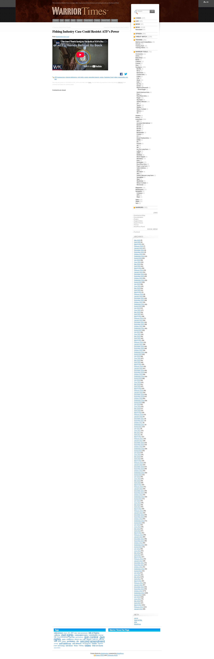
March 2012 (137, 557)
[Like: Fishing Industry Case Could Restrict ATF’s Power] (121, 74)
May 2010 (137, 601)
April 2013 (137, 531)
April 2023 (137, 290)
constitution (93, 635)
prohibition (71, 641)
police (64, 641)
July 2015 (137, 477)
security (56, 643)
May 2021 (137, 336)
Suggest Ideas (138, 221)
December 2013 (139, 515)
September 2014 (139, 497)
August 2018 (138, 402)
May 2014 (137, 505)
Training (81, 645)
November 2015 (139, 469)
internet (77, 639)
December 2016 (139, 442)
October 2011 (138, 567)
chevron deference (71, 77)
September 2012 (139, 545)
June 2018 (137, 406)
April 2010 (137, 603)
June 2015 (137, 479)
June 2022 (137, 310)
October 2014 (138, 495)
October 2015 (138, 471)
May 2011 (137, 577)
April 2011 (137, 579)
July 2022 (137, 308)
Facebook (137, 232)
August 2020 (138, 354)
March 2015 (137, 485)
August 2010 (138, 595)
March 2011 (137, 581)
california (57, 635)
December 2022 (139, 298)
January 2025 (138, 248)
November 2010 (139, 589)
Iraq (81, 639)
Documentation (138, 217)
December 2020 (139, 346)
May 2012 (137, 553)
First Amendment (62, 637)
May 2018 (137, 408)
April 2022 (137, 314)
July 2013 (137, 525)
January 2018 (138, 416)
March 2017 (137, 436)
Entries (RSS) (100, 655)
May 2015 (137, 481)
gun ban (72, 637)
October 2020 (138, 350)
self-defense (65, 643)
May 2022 (137, 312)
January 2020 (138, 368)
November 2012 (139, 541)
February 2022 (138, 318)
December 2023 (139, 274)
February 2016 (138, 462)
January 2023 (138, 296)
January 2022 (138, 320)
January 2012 (138, 561)
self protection (86, 643)
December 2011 (139, 563)
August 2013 (138, 523)
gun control (91, 637)
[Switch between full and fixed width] (207, 2)
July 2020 (137, 356)
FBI (55, 637)
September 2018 (139, 400)
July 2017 (137, 428)
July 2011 (137, 573)
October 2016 (138, 446)
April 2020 (137, 362)
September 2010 (139, 593)
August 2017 (138, 426)
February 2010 (138, 607)
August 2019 (138, 378)
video (115, 77)
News (89, 82)
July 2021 (137, 332)
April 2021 (137, 338)
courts (86, 77)
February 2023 (138, 294)
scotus (102, 77)
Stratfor (94, 643)
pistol (59, 641)
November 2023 (139, 276)
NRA (55, 641)
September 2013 (139, 521)
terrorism (69, 646)
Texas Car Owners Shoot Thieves (62, 27)
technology (61, 646)
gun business (79, 637)
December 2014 (139, 491)
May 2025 (137, 240)
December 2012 (139, 539)
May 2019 (137, 384)
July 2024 (137, 260)
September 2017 (139, 424)
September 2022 (139, 304)
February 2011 (138, 583)
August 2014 (138, 499)
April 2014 (137, 507)
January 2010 (138, 609)
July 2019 (137, 380)
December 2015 (139, 467)
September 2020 (139, 352)
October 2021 (138, 326)
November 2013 (139, 517)
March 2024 (137, 268)
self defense (76, 643)
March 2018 (137, 412)
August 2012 (138, 547)
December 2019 (139, 370)
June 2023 (137, 286)
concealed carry (81, 635)
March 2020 (137, 364)
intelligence (70, 639)
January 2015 (138, 489)
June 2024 (137, 262)
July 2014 (137, 501)
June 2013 (137, 527)
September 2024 (139, 256)
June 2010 (137, 599)
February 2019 (138, 390)
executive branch (94, 77)
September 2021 (139, 328)
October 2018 (138, 398)
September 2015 (139, 473)
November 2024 (139, 252)
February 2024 (138, 270)
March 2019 (137, 388)
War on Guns (97, 645)
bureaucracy (61, 77)
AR (69, 633)
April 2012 (137, 555)
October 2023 (138, 278)
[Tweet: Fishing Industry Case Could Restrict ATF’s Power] (125, 74)
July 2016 (137, 452)
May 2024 (137, 264)
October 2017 (138, 422)
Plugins (136, 219)
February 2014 (138, 511)
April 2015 (137, 483)
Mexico (88, 639)
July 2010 (137, 597)
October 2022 (138, 302)
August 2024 (138, 258)
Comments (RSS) (112, 655)
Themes (136, 225)
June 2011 (137, 575)
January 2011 (138, 585)
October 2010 (138, 591)
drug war (100, 635)
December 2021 (139, 322)
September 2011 (139, 569)
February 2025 (138, 246)
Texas (76, 646)
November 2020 (139, 348)
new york (101, 639)
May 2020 (137, 360)
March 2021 (137, 340)
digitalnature (104, 653)
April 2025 (137, 242)
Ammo (65, 633)
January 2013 (138, 537)
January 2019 (138, 392)
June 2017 (137, 430)
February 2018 (138, 414)
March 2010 (137, 605)
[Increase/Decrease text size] (205, 2)
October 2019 (138, 374)
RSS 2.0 (120, 82)
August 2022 (138, 306)
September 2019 (139, 376)
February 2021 (138, 342)
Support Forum (138, 223)
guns (64, 639)
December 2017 (139, 418)
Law (84, 639)
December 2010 (139, 587)
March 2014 (137, 509)
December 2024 (139, 250)
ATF (56, 77)
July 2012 (137, 549)
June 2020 (137, 358)
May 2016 (137, 456)
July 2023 (137, 284)
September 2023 (139, 280)
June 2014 (137, 503)
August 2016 (138, 450)
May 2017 (137, 432)
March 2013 (137, 533)
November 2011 (139, 565)
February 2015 (138, 487)
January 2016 (138, 464)
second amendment (92, 641)
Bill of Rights (94, 633)
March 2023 (137, 292)
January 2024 (138, 272)
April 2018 (137, 410)
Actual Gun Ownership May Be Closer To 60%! (116, 27)
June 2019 (137, 382)
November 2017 (139, 420)
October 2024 (138, 254)
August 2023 (138, 282)
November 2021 (139, 324)
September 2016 (139, 448)
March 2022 (137, 316)
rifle (77, 641)
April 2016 (137, 458)
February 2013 (138, 535)
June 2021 (137, 334)
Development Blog (139, 215)
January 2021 (138, 344)
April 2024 (137, 266)
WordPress (137, 624)
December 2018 (139, 394)
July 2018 (137, 404)
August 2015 (138, 475)
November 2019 (139, 372)
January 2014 (138, 513)
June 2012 (137, 551)
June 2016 (137, 454)
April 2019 (137, 386)
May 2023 (137, 288)
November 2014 (139, 493)
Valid (138, 620)
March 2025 (137, 244)
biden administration (82, 633)
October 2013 (138, 519)
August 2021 (138, 330)
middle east (95, 639)
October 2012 (138, 543)
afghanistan (58, 633)
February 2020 (138, 366)
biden (75, 633)
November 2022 (139, 300)
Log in (136, 618)
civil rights (81, 77)
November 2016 (139, 444)
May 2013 (137, 529)
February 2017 (138, 438)
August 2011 (138, 571)
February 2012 (138, 559)
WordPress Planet (139, 226)
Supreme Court (108, 77)
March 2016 (137, 460)
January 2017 (138, 440)
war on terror (57, 647)
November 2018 (139, 396)
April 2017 (137, 434)
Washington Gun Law (62, 37)
